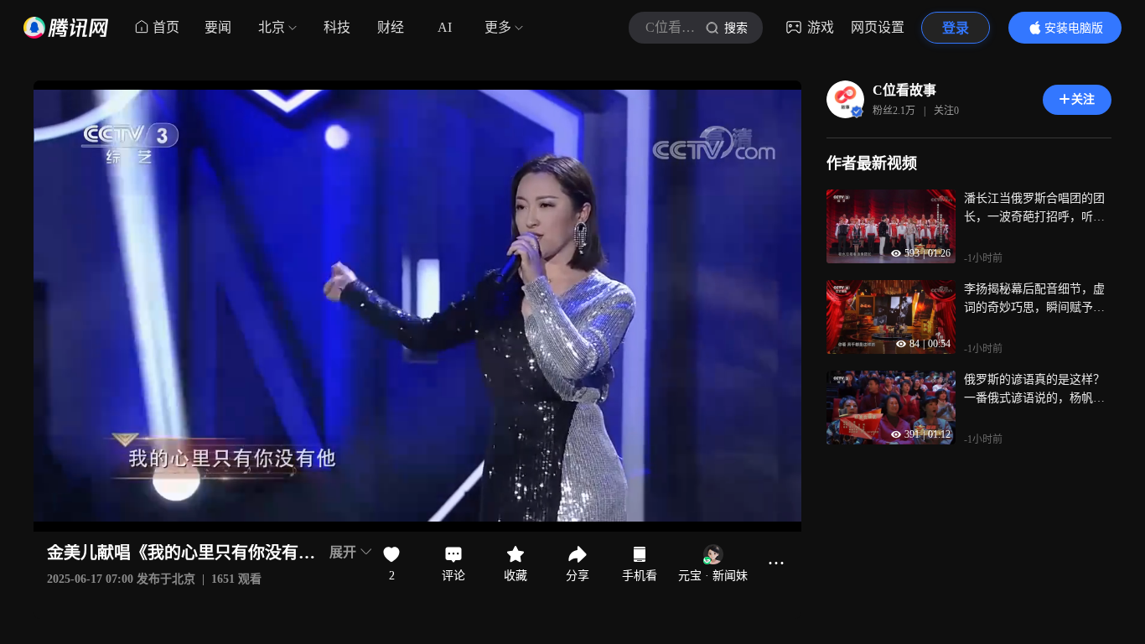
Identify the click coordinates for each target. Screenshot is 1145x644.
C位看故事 (904, 90)
